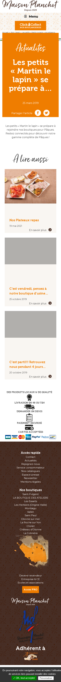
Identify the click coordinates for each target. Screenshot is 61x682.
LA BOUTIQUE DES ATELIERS (30, 497)
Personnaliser (46, 678)
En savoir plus (38, 230)
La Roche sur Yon (30, 522)
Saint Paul (30, 515)
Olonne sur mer (30, 518)
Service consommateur (30, 467)
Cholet (31, 526)
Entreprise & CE (30, 579)
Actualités (30, 48)
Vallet (30, 511)
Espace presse (30, 474)
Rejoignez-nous (30, 463)
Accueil (5, 32)
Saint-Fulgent (31, 494)
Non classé (15, 32)
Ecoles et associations (30, 582)
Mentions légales (30, 481)
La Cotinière (30, 533)
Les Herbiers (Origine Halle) (30, 504)
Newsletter (30, 478)
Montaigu (30, 508)
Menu (31, 16)
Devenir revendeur (30, 575)
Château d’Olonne (30, 529)
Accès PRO (30, 589)
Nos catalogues (30, 471)
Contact (30, 456)
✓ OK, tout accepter (24, 678)
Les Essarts (30, 501)
